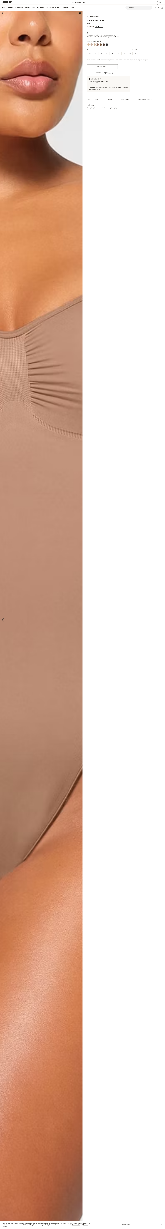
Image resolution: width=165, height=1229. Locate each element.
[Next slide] (78, 620)
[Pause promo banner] (153, 2)
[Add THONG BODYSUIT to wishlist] (80, 13)
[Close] (162, 1225)
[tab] (92, 99)
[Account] (158, 7)
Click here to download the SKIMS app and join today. (103, 36)
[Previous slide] (4, 620)
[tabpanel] (123, 106)
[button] (95, 27)
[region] (82, 1225)
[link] (88, 44)
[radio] (89, 53)
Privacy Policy (76, 1225)
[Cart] (162, 7)
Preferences (126, 1225)
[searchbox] (140, 7)
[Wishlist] (155, 7)
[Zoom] (2, 13)
